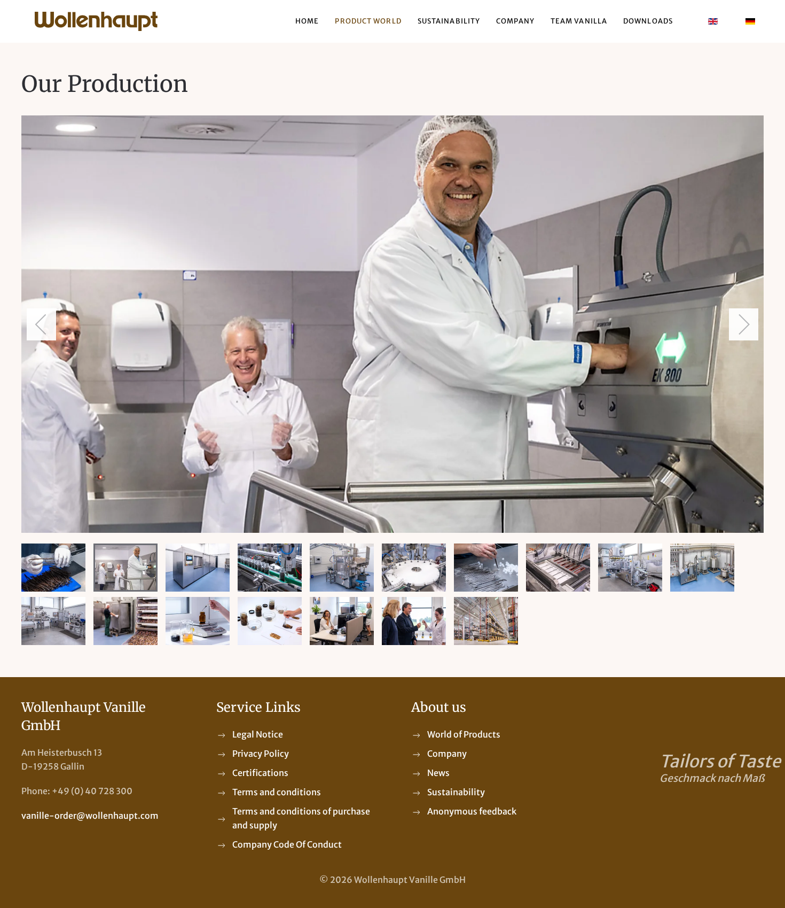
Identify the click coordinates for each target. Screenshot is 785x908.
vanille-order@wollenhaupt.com (90, 815)
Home (307, 21)
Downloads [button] (648, 21)
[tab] (53, 568)
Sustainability (449, 21)
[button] (41, 324)
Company (515, 21)
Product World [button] (368, 21)
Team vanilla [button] (579, 21)
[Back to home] (96, 21)
